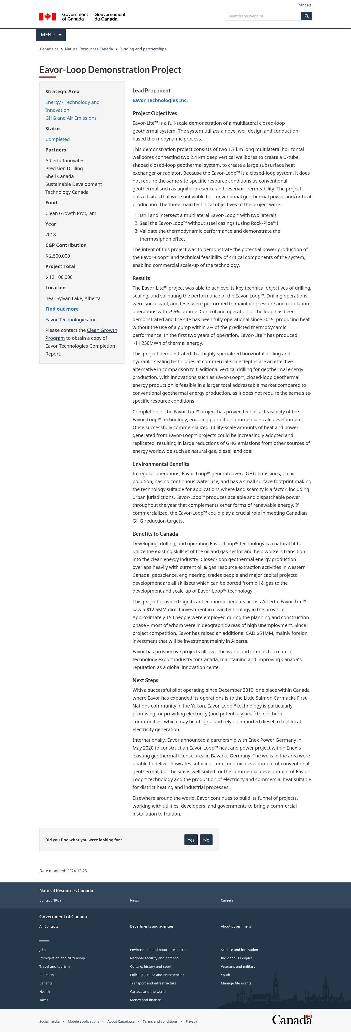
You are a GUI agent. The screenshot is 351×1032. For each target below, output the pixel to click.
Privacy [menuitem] (191, 1021)
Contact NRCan (51, 900)
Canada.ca (49, 49)
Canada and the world (148, 991)
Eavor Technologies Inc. (71, 319)
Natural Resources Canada (89, 49)
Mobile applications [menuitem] (83, 1021)
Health (44, 991)
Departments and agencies (152, 926)
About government (236, 926)
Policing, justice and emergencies (157, 975)
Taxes (43, 1000)
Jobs (42, 949)
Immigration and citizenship (62, 958)
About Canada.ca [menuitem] (121, 1021)
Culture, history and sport (150, 966)
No (206, 840)
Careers (227, 900)
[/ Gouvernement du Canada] (82, 17)
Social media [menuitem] (49, 1021)
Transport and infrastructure (153, 983)
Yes (191, 840)
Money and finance (145, 1000)
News (134, 900)
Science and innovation (239, 949)
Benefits (46, 983)
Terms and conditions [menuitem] (160, 1021)
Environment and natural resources (158, 949)
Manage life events (236, 983)
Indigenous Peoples (237, 958)
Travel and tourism (54, 966)
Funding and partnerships (142, 49)
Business (46, 975)
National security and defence (154, 958)
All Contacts (48, 926)
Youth (225, 975)
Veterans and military (238, 966)
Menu (48, 34)
